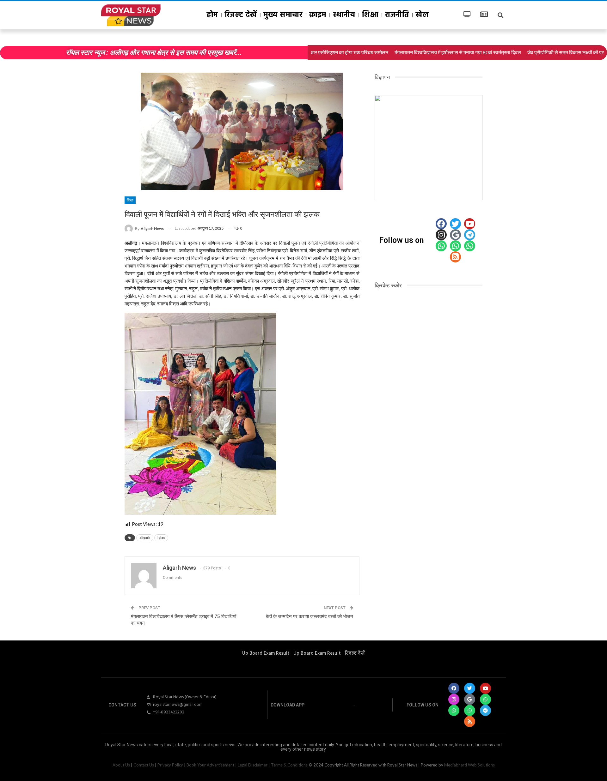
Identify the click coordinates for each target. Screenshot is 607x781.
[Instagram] (441, 234)
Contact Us (143, 764)
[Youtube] (469, 223)
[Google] (455, 234)
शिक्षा (370, 15)
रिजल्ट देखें (241, 15)
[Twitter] (455, 223)
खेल (422, 15)
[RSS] (455, 256)
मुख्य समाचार (283, 15)
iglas (161, 537)
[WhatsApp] (441, 245)
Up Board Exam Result (266, 653)
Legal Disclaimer (252, 764)
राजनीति (397, 15)
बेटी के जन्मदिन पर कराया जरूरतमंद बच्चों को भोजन (309, 616)
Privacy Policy (170, 764)
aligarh (144, 537)
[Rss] (469, 721)
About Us (121, 764)
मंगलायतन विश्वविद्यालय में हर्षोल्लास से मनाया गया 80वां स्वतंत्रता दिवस (428, 52)
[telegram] (469, 234)
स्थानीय (344, 15)
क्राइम (318, 15)
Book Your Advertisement (210, 764)
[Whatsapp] (485, 699)
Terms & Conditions (289, 764)
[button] (384, 146)
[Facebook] (441, 223)
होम (212, 15)
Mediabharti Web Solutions (469, 764)
